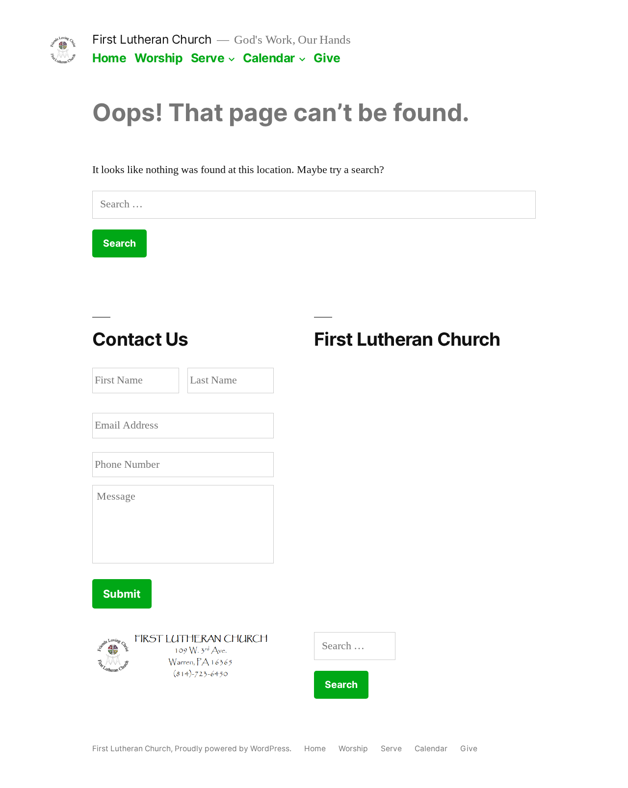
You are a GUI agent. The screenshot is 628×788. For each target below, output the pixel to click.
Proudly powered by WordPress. (234, 748)
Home (109, 58)
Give (327, 58)
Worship (158, 58)
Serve (208, 58)
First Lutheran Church (152, 39)
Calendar (269, 58)
